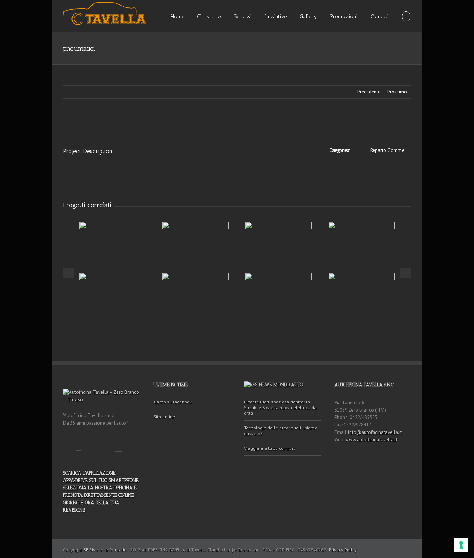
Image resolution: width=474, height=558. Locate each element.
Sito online (164, 416)
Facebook (64, 440)
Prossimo (397, 92)
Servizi (243, 16)
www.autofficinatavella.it (371, 439)
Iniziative (276, 16)
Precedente (369, 92)
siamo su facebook (172, 402)
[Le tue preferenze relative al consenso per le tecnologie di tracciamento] (461, 545)
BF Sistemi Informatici (105, 549)
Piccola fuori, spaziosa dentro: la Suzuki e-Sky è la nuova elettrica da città (280, 407)
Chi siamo (209, 16)
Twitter (78, 443)
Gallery (308, 16)
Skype (118, 443)
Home (177, 16)
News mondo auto (281, 385)
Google (106, 443)
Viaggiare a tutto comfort (269, 448)
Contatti (380, 16)
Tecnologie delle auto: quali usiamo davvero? (280, 430)
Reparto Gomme (387, 150)
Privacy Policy (343, 549)
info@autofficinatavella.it (375, 432)
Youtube (93, 444)
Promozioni (344, 16)
